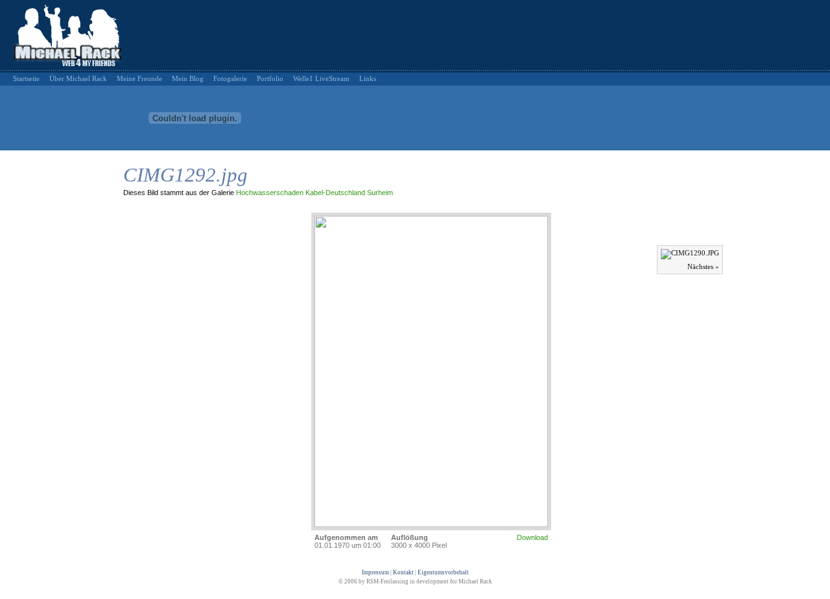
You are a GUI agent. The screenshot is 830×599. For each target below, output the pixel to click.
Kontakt (403, 572)
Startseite (26, 78)
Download (532, 537)
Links (367, 78)
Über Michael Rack (78, 78)
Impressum (375, 572)
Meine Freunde (139, 78)
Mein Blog (188, 78)
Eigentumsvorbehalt (443, 572)
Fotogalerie (230, 78)
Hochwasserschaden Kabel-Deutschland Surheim (314, 192)
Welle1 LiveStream (321, 78)
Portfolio (270, 78)
